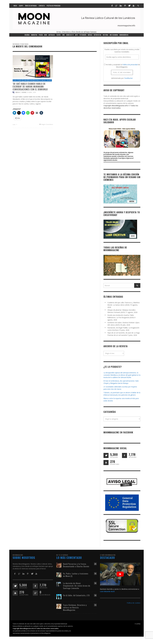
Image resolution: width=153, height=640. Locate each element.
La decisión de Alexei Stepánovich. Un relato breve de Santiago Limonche (76, 586)
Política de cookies (133, 603)
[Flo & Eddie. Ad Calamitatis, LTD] (58, 596)
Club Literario (17, 80)
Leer (14, 124)
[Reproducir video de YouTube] (120, 574)
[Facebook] (112, 5)
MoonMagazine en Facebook (118, 432)
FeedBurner (128, 78)
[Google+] (116, 5)
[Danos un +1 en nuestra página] (35, 593)
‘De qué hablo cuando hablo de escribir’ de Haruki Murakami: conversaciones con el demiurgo (30, 86)
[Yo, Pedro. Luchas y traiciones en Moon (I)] (58, 575)
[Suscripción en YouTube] (106, 462)
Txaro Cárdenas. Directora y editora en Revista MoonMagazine (75, 607)
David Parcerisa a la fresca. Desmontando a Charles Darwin (76, 565)
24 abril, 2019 (31, 92)
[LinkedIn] (121, 5)
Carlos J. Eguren (20, 92)
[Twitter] (129, 5)
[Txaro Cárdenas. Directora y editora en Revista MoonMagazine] (58, 606)
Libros (25, 80)
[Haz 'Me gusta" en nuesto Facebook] (124, 455)
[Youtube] (133, 5)
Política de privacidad (130, 64)
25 (95, 564)
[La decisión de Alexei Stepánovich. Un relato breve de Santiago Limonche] (58, 584)
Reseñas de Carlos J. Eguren (42, 80)
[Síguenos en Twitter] (106, 455)
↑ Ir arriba (137, 624)
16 (95, 573)
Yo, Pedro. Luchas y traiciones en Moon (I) (75, 574)
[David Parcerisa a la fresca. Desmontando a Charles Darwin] (58, 565)
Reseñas (30, 80)
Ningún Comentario (47, 124)
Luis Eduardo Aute (107, 591)
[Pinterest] (125, 5)
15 (95, 605)
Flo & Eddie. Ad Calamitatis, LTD (76, 595)
